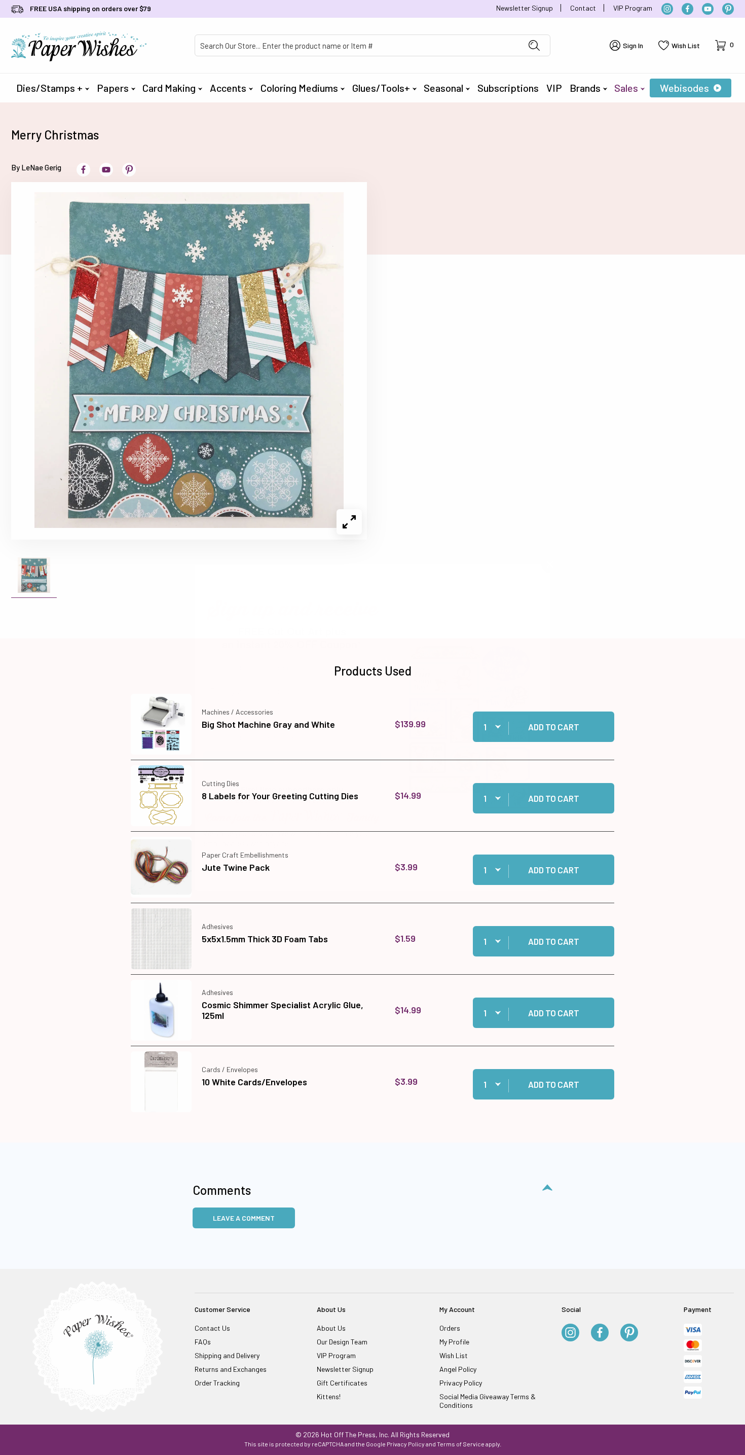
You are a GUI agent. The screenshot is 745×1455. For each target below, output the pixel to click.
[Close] (549, 564)
